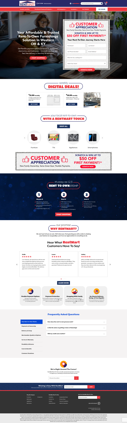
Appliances (29, 401)
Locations (73, 9)
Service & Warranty (27, 340)
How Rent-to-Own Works (29, 321)
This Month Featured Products (43, 9)
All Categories (61, 9)
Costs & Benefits (27, 349)
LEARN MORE (63, 283)
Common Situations (28, 353)
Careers (50, 401)
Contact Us (51, 399)
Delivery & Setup (27, 331)
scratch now (86, 70)
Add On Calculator (63, 403)
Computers (39, 397)
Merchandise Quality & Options (31, 335)
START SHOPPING (64, 214)
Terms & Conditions (63, 401)
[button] (110, 264)
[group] (34, 139)
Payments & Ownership (29, 326)
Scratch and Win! (25, 9)
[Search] (102, 3)
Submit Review (52, 403)
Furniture (29, 397)
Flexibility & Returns (28, 344)
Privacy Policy (62, 399)
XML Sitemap (97, 409)
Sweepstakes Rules (63, 397)
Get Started (85, 9)
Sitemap (93, 409)
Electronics (29, 403)
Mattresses (29, 399)
